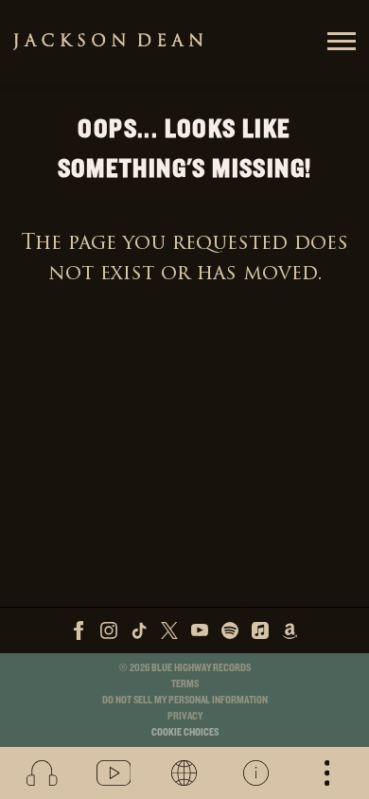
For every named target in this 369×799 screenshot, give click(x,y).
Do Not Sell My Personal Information (185, 700)
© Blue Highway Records (185, 668)
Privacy (184, 716)
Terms (185, 684)
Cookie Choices (185, 732)
